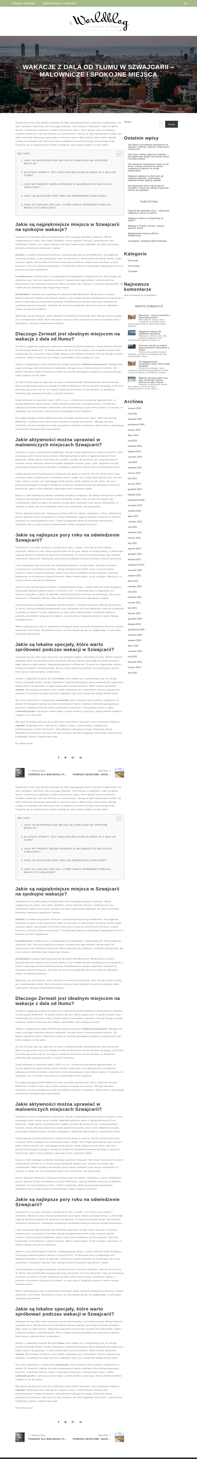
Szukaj (127, 122)
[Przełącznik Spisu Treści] (117, 154)
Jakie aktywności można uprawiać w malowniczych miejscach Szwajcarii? (68, 185)
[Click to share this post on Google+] (73, 757)
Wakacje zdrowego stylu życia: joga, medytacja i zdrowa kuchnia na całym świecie (153, 380)
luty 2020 (132, 672)
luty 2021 (132, 608)
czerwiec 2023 (135, 457)
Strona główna (23, 3)
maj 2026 (132, 413)
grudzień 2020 (135, 618)
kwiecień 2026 (135, 419)
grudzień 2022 (135, 489)
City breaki (133, 260)
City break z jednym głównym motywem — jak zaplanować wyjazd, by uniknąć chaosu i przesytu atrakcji (148, 156)
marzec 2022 (134, 538)
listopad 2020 (134, 624)
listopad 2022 (134, 494)
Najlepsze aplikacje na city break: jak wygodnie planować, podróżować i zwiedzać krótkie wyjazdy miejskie (146, 178)
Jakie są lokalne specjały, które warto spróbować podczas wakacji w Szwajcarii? (67, 206)
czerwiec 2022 (135, 521)
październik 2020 (136, 629)
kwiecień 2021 (135, 597)
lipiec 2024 (133, 435)
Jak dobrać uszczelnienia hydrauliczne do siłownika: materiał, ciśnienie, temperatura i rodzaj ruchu (149, 146)
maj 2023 (132, 462)
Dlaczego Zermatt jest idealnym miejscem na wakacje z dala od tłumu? (70, 174)
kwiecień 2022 (135, 532)
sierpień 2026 (134, 408)
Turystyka (74, 84)
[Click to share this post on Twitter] (65, 757)
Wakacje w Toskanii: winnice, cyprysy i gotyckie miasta (146, 227)
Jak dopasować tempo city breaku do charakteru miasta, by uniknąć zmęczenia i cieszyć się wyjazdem (148, 187)
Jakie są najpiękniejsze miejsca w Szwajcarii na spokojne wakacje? (66, 162)
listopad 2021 (134, 559)
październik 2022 (136, 500)
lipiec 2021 (133, 581)
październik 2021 (136, 564)
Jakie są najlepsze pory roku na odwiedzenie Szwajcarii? (65, 196)
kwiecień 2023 (135, 467)
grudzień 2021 (135, 554)
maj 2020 (132, 656)
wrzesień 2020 (135, 635)
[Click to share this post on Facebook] (58, 757)
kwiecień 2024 (135, 446)
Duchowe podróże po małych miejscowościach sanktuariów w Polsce (154, 347)
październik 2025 (136, 424)
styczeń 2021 (134, 613)
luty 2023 (132, 478)
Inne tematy (133, 266)
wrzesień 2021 (135, 570)
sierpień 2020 (134, 640)
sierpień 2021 (134, 575)
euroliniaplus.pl (118, 84)
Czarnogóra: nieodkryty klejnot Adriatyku (147, 241)
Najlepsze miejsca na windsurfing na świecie (145, 219)
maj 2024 (132, 440)
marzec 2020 (134, 667)
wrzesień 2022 (135, 505)
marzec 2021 (134, 602)
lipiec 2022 (133, 516)
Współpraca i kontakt (60, 3)
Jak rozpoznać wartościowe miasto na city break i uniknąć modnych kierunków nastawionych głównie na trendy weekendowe (148, 167)
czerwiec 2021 (135, 586)
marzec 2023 (134, 473)
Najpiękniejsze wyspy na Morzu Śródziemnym (143, 234)
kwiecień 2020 (135, 662)
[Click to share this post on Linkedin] (81, 757)
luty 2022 (132, 543)
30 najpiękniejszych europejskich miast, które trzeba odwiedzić (154, 363)
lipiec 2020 (133, 645)
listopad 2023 (134, 451)
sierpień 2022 (134, 511)
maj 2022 (132, 527)
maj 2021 (132, 591)
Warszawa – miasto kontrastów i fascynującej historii (154, 316)
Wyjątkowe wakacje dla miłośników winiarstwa (150, 332)
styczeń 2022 (134, 548)
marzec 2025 (134, 430)
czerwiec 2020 (135, 651)
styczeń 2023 (134, 484)
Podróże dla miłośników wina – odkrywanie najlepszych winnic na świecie (148, 211)
